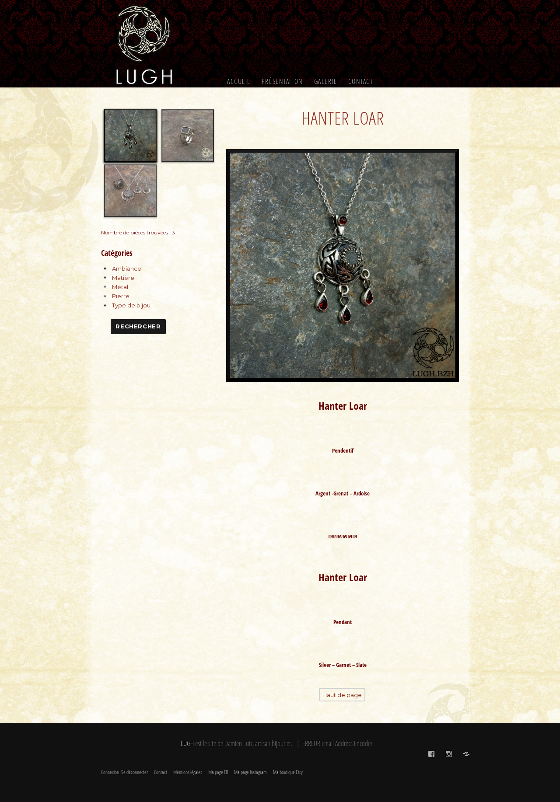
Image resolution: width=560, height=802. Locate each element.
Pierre (121, 296)
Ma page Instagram (250, 772)
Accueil (239, 81)
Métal (120, 286)
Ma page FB (218, 772)
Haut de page (342, 694)
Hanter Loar (342, 118)
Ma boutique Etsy (288, 772)
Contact (361, 81)
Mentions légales (187, 772)
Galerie (325, 81)
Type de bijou (131, 305)
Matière (123, 277)
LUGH (187, 743)
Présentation (282, 81)
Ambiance (126, 268)
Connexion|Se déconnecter (124, 772)
